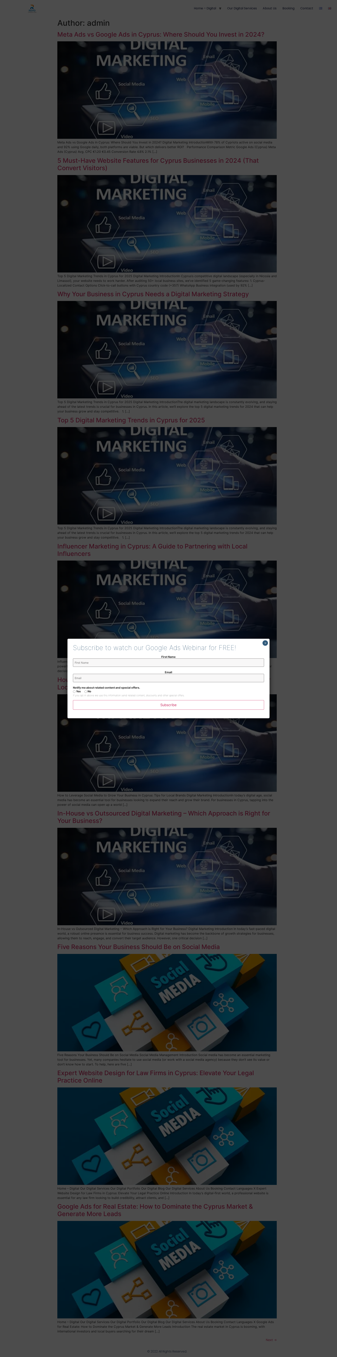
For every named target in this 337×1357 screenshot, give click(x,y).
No (89, 691)
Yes (78, 691)
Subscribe (168, 705)
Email (168, 672)
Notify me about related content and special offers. (106, 687)
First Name (168, 657)
